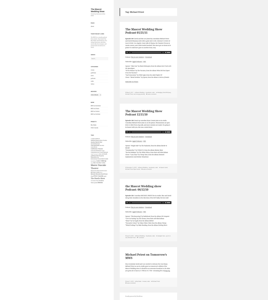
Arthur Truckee (103, 140)
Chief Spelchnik (95, 145)
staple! (105, 176)
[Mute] (165, 52)
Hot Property (100, 156)
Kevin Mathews (93, 161)
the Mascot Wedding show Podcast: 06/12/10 (143, 187)
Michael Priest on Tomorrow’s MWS (146, 256)
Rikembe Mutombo (96, 174)
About (92, 26)
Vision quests (94, 182)
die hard (95, 154)
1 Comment (141, 237)
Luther (92, 162)
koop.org (167, 271)
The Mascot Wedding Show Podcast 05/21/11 (143, 30)
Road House (104, 174)
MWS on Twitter (95, 111)
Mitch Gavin (99, 170)
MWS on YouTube (95, 114)
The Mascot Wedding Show (97, 10)
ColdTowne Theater (97, 149)
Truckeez (101, 180)
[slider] (169, 52)
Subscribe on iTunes (131, 82)
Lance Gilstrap (101, 161)
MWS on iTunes (95, 108)
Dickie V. (92, 154)
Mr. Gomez (104, 170)
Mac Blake (93, 125)
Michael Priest (94, 170)
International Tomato (96, 159)
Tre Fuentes (93, 180)
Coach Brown (94, 147)
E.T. (98, 154)
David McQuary (167, 92)
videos (92, 84)
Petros (101, 172)
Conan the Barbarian (96, 150)
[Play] (127, 52)
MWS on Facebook (96, 106)
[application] (148, 52)
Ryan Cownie (137, 169)
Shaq (92, 176)
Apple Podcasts (137, 62)
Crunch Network (104, 152)
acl (91, 138)
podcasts (93, 78)
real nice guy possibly (139, 94)
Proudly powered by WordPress (133, 296)
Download (148, 57)
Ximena (100, 182)
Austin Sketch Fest (96, 142)
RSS (144, 62)
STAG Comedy (94, 128)
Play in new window (137, 57)
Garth (105, 154)
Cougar (102, 150)
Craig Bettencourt (95, 152)
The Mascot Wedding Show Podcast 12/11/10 (143, 112)
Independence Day (95, 157)
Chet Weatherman (95, 143)
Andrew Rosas (95, 140)
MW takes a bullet (95, 172)
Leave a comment (151, 94)
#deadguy (159, 92)
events (92, 70)
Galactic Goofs (164, 167)
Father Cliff (101, 154)
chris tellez (101, 145)
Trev (97, 180)
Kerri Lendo (105, 159)
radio (92, 81)
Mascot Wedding (140, 92)
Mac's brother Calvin (99, 163)
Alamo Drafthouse (96, 138)
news (92, 75)
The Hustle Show (98, 178)
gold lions (93, 73)
